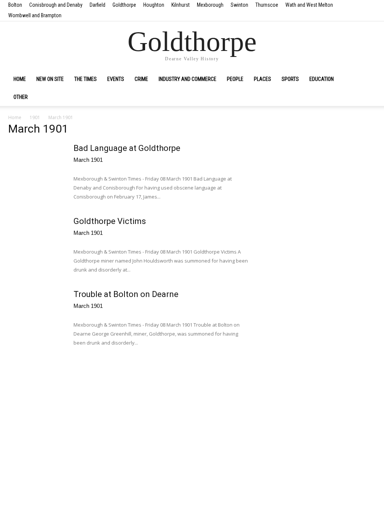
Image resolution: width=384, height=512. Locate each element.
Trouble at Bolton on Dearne (126, 294)
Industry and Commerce (187, 79)
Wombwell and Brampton (35, 15)
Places (262, 79)
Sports (290, 79)
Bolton (15, 5)
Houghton (153, 5)
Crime (141, 79)
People (235, 79)
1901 (35, 117)
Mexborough (210, 5)
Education (321, 79)
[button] (367, 79)
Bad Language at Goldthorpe (127, 148)
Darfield (97, 5)
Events (115, 79)
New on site (50, 79)
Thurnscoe (266, 5)
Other (21, 97)
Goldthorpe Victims (110, 221)
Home (20, 79)
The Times (85, 79)
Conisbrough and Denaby (55, 5)
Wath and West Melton (309, 5)
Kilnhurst (180, 5)
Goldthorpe (124, 5)
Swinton (239, 5)
